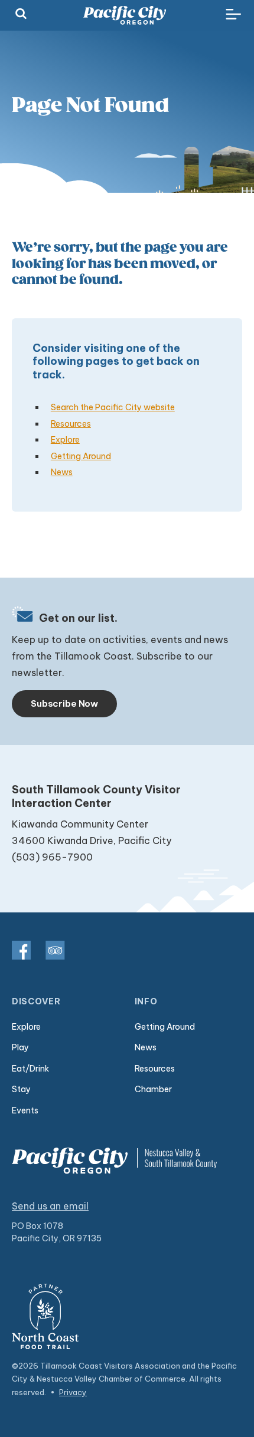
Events (25, 1110)
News (62, 472)
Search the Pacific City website (113, 407)
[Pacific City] (124, 15)
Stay (21, 1089)
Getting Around (81, 456)
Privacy (73, 1392)
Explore (65, 439)
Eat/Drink (30, 1068)
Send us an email (50, 1206)
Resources (71, 423)
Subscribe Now (64, 703)
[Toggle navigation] (233, 14)
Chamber (153, 1089)
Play (20, 1047)
